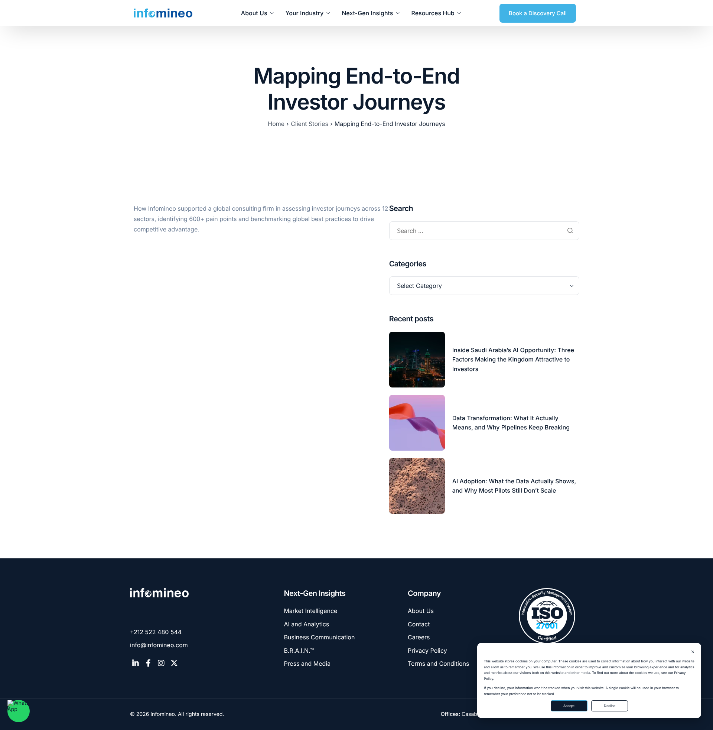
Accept (568, 706)
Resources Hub (432, 13)
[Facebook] (148, 663)
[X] (174, 663)
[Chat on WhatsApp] (18, 711)
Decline (609, 706)
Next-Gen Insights (367, 13)
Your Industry (305, 13)
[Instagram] (161, 663)
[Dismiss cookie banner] (692, 652)
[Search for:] (484, 231)
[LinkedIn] (135, 663)
